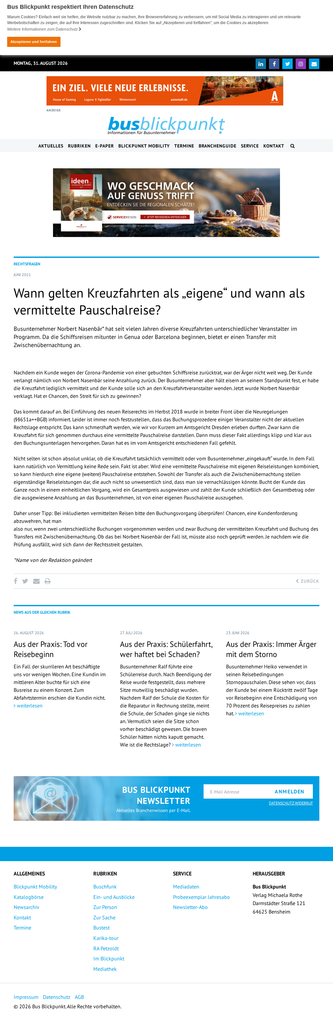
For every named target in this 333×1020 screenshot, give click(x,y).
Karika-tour (105, 938)
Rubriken (79, 146)
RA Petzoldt (106, 948)
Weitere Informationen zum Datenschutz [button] (43, 29)
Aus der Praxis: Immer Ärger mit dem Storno (271, 649)
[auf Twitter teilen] (25, 581)
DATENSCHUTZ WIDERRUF (291, 803)
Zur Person (105, 907)
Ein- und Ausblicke (114, 897)
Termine (184, 146)
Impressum (26, 997)
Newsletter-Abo (190, 907)
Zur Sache (104, 917)
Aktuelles (50, 146)
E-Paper (104, 146)
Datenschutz (56, 997)
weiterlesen (29, 705)
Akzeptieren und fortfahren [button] (33, 42)
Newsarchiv (26, 907)
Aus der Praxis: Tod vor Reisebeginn (50, 649)
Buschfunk (105, 886)
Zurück (309, 581)
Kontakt (273, 146)
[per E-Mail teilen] (36, 581)
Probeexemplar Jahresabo (201, 897)
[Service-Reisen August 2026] (166, 202)
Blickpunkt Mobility (144, 146)
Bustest (101, 927)
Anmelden (290, 791)
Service (250, 146)
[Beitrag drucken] (47, 581)
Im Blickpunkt (108, 958)
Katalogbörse (29, 897)
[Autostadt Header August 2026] (165, 90)
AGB (79, 997)
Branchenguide (217, 146)
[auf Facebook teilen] (17, 581)
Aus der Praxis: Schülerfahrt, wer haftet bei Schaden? (166, 649)
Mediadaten (186, 886)
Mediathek (105, 969)
